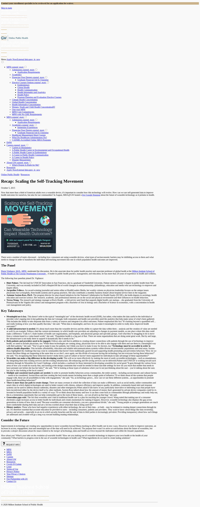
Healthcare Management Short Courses (29, 135)
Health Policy (23, 95)
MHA (15, 117)
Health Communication (27, 90)
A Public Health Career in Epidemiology (29, 152)
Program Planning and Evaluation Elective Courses (39, 97)
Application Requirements (28, 72)
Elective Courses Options (29, 82)
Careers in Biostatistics (21, 147)
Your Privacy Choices (16, 474)
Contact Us (11, 481)
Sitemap (10, 476)
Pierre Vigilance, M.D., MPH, (14, 271)
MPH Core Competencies (23, 112)
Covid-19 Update (14, 464)
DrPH (9, 142)
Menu (4, 59)
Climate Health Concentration (25, 100)
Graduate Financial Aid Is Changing (32, 80)
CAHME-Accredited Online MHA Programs (31, 140)
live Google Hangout (91, 195)
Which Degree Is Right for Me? (25, 165)
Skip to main (6, 8)
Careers (16, 145)
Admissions (23, 70)
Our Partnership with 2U (17, 479)
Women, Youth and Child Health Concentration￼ (33, 107)
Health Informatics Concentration (26, 104)
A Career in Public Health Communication (30, 155)
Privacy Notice (13, 471)
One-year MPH (18, 109)
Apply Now (23, 59)
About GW (17, 162)
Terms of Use (12, 469)
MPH (15, 67)
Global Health (23, 87)
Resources (11, 167)
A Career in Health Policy (23, 157)
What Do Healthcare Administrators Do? (29, 137)
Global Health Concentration (24, 102)
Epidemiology (23, 85)
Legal (9, 466)
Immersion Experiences (27, 127)
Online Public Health (10, 174)
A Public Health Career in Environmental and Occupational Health (40, 150)
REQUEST (13, 445)
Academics (16, 74)
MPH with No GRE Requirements (27, 114)
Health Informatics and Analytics (31, 92)
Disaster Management (21, 160)
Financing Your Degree (28, 77)
